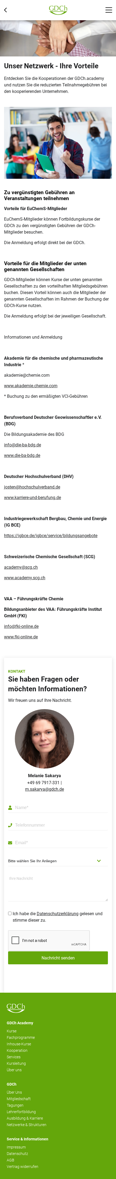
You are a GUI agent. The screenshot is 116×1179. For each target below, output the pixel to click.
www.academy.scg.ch (24, 577)
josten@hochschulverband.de (32, 487)
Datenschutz (17, 1153)
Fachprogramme (21, 1037)
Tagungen (15, 1105)
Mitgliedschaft (19, 1099)
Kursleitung (16, 1063)
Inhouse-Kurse (19, 1044)
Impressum (16, 1147)
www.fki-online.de (21, 636)
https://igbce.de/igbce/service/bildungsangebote (50, 535)
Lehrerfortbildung (21, 1112)
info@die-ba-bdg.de (22, 444)
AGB (10, 1160)
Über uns (14, 1070)
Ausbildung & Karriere (25, 1118)
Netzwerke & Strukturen (26, 1125)
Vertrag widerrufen (22, 1166)
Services (14, 1057)
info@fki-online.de (21, 626)
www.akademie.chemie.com (30, 385)
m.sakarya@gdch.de (44, 789)
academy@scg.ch (21, 567)
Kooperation (17, 1050)
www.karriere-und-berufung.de (32, 497)
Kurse (11, 1031)
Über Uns (14, 1092)
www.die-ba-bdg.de (22, 455)
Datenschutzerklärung (58, 913)
